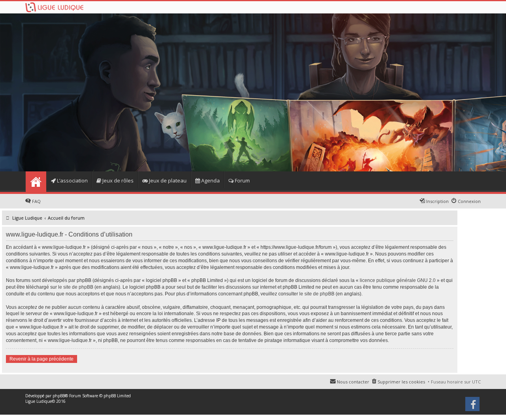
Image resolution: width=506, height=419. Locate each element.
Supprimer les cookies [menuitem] (401, 382)
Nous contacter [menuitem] (353, 382)
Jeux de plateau (167, 180)
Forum (242, 180)
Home (35, 181)
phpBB (59, 395)
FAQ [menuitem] (36, 201)
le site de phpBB (75, 287)
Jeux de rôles (117, 180)
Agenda (210, 180)
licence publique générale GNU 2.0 (398, 280)
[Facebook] (473, 407)
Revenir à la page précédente (41, 359)
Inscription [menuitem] (437, 201)
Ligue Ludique (38, 401)
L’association (72, 180)
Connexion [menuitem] (469, 201)
